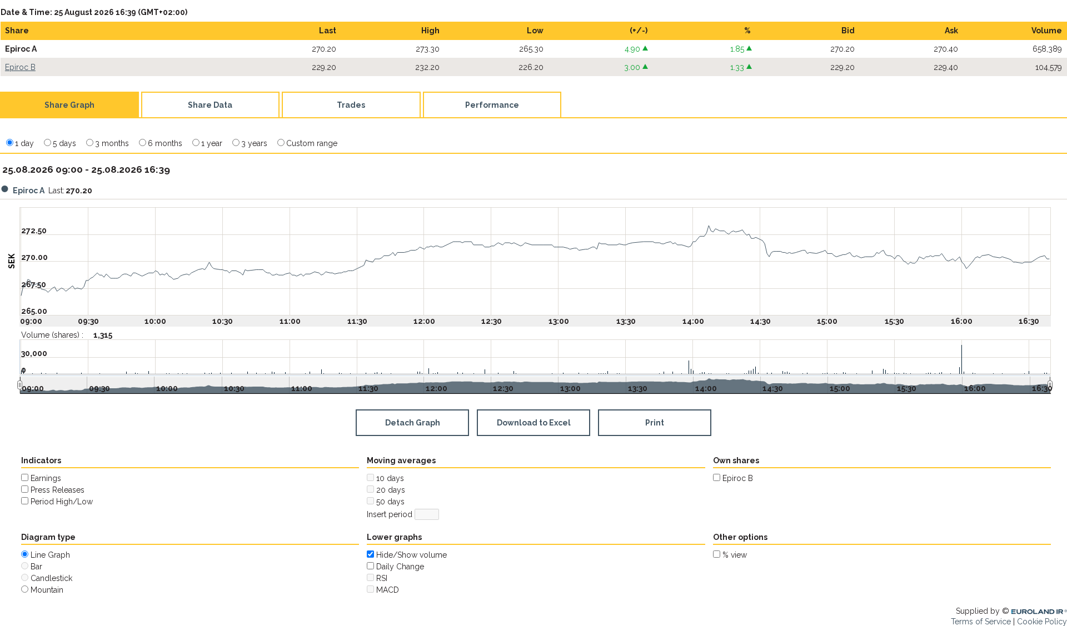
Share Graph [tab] (69, 105)
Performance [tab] (492, 105)
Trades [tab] (351, 105)
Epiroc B (20, 67)
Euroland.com (1041, 611)
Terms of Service (981, 621)
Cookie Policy (1042, 621)
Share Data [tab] (210, 105)
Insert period (389, 514)
